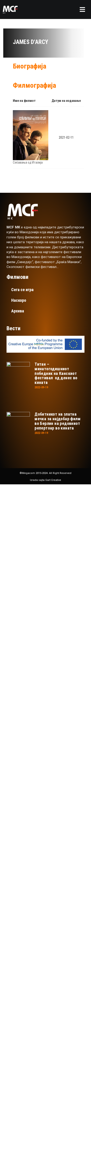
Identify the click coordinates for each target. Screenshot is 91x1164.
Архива (17, 310)
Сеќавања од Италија (28, 162)
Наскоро (18, 300)
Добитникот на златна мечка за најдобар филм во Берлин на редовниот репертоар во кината (57, 421)
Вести (24, 579)
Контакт (27, 593)
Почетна (27, 523)
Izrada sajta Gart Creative (45, 480)
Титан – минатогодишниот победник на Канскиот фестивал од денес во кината (56, 373)
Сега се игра (22, 289)
